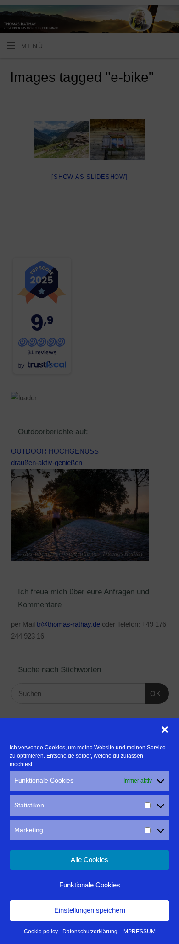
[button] (164, 729)
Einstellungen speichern (89, 910)
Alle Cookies (89, 859)
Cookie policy (41, 931)
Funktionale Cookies (89, 885)
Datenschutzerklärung (89, 931)
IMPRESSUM (139, 931)
